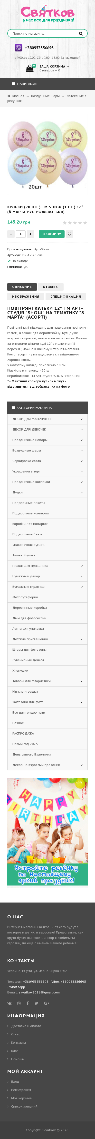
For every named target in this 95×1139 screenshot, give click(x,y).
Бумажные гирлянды (28, 587)
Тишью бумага (23, 555)
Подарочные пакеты (28, 503)
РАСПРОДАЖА (23, 733)
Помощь (17, 1059)
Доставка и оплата (26, 1026)
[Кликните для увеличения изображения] (47, 154)
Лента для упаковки (28, 629)
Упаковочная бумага (28, 545)
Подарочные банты (27, 534)
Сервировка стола (26, 461)
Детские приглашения (30, 639)
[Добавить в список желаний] (69, 234)
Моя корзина (21, 1098)
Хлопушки (20, 670)
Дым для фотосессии (29, 618)
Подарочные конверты (30, 513)
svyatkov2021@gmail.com (39, 992)
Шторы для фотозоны (29, 650)
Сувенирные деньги (28, 660)
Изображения (25, 297)
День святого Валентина (31, 754)
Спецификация (65, 297)
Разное (18, 723)
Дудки (17, 492)
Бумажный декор (26, 576)
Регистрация (21, 1090)
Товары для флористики (31, 681)
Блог (14, 1051)
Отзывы (51, 287)
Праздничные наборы (30, 440)
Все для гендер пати (28, 712)
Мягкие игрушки (25, 691)
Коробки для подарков (30, 524)
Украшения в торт (26, 471)
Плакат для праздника (30, 566)
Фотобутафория (25, 597)
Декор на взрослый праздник (36, 765)
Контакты (18, 1043)
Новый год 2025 (25, 744)
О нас (15, 1034)
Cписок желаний (24, 1106)
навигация (27, 84)
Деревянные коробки (29, 608)
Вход (15, 1082)
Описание (22, 287)
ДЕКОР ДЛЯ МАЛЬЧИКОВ (31, 419)
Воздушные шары (26, 450)
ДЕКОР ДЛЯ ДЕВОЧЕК (29, 429)
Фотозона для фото (28, 702)
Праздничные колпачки (31, 482)
